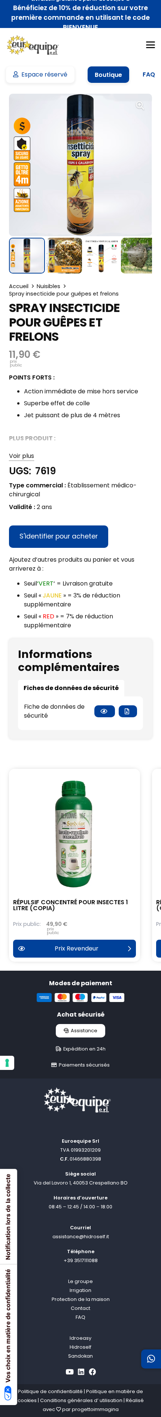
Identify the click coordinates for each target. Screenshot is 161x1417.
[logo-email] (32, 45)
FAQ (80, 1317)
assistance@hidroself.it (80, 1236)
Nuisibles (48, 286)
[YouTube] (70, 1371)
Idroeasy (80, 1338)
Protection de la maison (81, 1299)
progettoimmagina (95, 1409)
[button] (150, 44)
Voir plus (21, 456)
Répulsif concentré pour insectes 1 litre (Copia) (70, 905)
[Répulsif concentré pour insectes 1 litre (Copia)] (74, 834)
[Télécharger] (128, 711)
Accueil (18, 286)
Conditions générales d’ (69, 1400)
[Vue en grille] (104, 711)
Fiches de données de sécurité (71, 688)
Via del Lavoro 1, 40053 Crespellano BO (81, 1183)
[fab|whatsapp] (151, 1358)
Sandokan (80, 1356)
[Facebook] (92, 1371)
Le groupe (80, 1281)
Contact (80, 1308)
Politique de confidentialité (50, 1391)
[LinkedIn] (81, 1371)
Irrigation (80, 1290)
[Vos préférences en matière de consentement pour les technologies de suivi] (7, 1063)
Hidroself (80, 1347)
